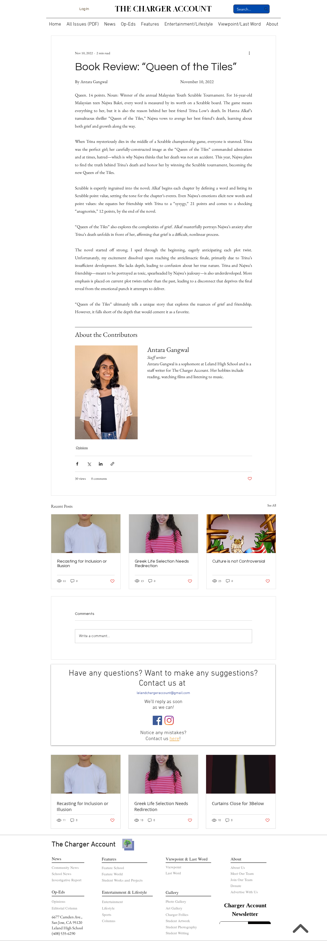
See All (271, 505)
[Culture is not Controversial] (241, 533)
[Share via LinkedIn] (100, 464)
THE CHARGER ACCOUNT (163, 9)
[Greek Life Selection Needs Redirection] (163, 533)
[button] (109, 22)
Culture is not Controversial (238, 561)
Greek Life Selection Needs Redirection (162, 563)
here (174, 739)
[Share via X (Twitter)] (89, 464)
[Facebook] (157, 720)
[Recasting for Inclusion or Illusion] (85, 533)
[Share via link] (112, 464)
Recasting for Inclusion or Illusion (82, 563)
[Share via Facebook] (77, 464)
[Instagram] (169, 720)
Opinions (82, 447)
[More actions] (249, 53)
